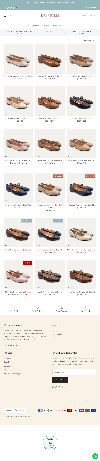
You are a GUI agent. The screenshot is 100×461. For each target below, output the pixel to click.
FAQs (87, 8)
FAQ (5, 370)
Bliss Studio (57, 334)
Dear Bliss (12, 416)
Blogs (54, 338)
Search (6, 362)
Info (66, 25)
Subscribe (60, 380)
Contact (7, 366)
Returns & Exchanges (12, 374)
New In (46, 25)
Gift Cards (8, 358)
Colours (36, 25)
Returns (93, 8)
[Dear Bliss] (50, 15)
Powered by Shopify (23, 416)
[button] (15, 163)
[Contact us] (95, 456)
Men (74, 25)
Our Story (56, 330)
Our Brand (56, 25)
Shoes (26, 25)
